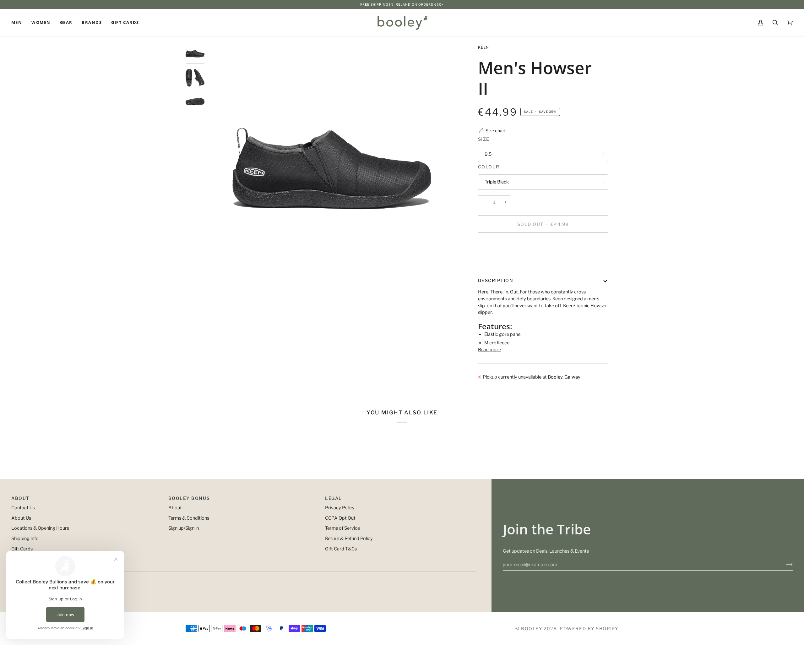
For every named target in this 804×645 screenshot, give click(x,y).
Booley (531, 628)
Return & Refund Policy (349, 538)
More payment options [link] (502, 262)
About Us (21, 518)
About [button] (20, 498)
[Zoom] (332, 168)
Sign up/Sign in (183, 528)
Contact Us (23, 508)
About (175, 508)
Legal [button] (333, 498)
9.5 (488, 154)
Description (495, 280)
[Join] (784, 565)
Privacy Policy (340, 508)
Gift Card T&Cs (341, 549)
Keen (483, 47)
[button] (19, 22)
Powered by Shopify (589, 628)
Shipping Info (25, 538)
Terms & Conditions (188, 518)
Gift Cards (22, 549)
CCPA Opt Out (340, 518)
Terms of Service (342, 528)
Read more (489, 350)
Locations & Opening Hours (40, 528)
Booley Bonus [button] (189, 498)
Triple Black (497, 182)
